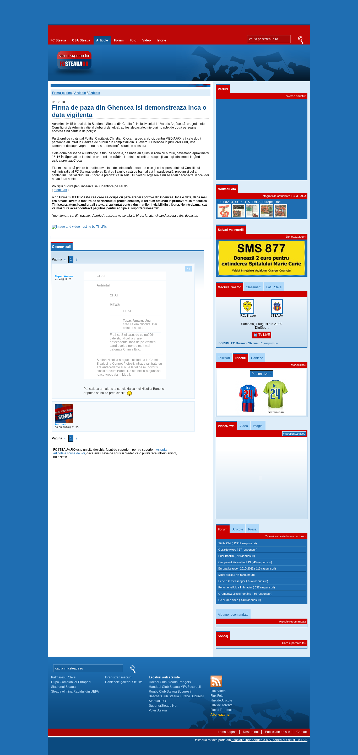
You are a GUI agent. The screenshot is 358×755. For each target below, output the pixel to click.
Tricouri (240, 358)
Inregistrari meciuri (118, 677)
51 (188, 269)
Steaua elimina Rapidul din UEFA (75, 691)
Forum (119, 40)
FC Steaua (58, 40)
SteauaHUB (157, 701)
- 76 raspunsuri (248, 343)
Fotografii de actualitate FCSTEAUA (283, 196)
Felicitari (224, 358)
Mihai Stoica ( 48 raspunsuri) (236, 574)
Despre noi (251, 732)
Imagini (258, 426)
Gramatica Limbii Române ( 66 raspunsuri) (245, 593)
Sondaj (223, 636)
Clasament (253, 287)
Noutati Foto (227, 189)
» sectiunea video (294, 433)
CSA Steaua (81, 40)
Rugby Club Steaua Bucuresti (170, 691)
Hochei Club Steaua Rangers (170, 682)
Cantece (257, 358)
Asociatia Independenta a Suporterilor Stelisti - (269, 740)
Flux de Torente (221, 705)
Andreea (60, 424)
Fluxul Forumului (222, 710)
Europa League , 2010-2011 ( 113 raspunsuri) (247, 568)
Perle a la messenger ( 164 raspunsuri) (243, 581)
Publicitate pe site (277, 732)
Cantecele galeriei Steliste (124, 682)
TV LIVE (264, 335)
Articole (102, 40)
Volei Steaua (158, 710)
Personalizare (262, 374)
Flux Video (218, 691)
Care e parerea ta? (294, 643)
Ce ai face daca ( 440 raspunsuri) (239, 600)
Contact (301, 732)
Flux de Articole (221, 700)
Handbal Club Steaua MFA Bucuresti (175, 687)
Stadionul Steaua (63, 687)
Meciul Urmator (229, 287)
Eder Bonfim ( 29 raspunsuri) (236, 555)
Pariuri (223, 89)
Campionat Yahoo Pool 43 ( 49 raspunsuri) (245, 562)
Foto (133, 40)
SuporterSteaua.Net (163, 706)
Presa (252, 529)
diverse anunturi (296, 96)
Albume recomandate (233, 614)
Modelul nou (298, 364)
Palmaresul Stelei (63, 677)
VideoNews (226, 426)
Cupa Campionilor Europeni (71, 682)
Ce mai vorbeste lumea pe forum (285, 536)
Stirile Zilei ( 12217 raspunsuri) (237, 543)
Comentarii (61, 246)
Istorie (161, 40)
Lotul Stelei (274, 287)
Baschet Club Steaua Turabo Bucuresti (176, 696)
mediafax (60, 190)
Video (146, 40)
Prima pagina (62, 93)
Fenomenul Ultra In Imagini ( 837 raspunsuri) (246, 587)
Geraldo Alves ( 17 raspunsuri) (237, 549)
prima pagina (227, 732)
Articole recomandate (292, 621)
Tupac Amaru (64, 276)
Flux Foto (217, 696)
